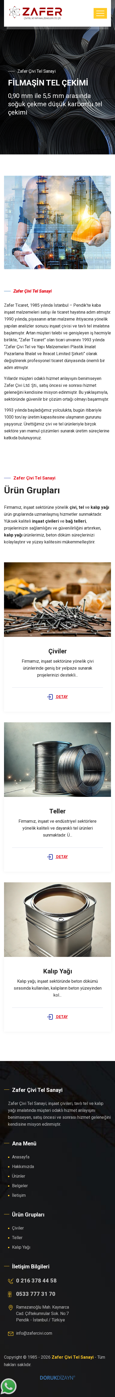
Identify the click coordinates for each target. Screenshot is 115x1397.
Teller (17, 1237)
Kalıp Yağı (21, 1247)
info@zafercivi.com (34, 1333)
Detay (61, 697)
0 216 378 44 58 (36, 1280)
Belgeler (20, 1185)
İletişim (19, 1195)
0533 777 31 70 (35, 1294)
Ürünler (18, 1176)
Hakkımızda (23, 1166)
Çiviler (18, 1228)
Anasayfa (20, 1157)
